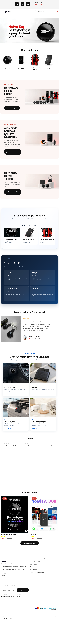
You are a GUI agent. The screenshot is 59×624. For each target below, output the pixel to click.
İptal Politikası (34, 569)
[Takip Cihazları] (7, 60)
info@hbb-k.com (6, 576)
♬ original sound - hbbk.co (30, 445)
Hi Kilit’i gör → (7, 428)
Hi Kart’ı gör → (35, 394)
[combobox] (44, 11)
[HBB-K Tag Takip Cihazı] (25, 337)
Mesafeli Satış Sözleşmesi (37, 572)
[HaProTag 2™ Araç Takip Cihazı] (14, 514)
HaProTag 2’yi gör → (8, 394)
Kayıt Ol (23, 590)
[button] (3, 536)
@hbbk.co (6, 443)
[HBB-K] (8, 11)
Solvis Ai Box (34, 534)
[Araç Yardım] (34, 60)
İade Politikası (34, 564)
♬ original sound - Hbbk (10, 445)
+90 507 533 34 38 (6, 574)
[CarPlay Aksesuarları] (21, 60)
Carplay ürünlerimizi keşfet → (11, 152)
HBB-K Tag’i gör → (36, 428)
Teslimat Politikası (35, 566)
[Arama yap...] (36, 11)
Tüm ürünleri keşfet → (11, 108)
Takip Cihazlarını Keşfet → (12, 192)
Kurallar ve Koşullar (13, 594)
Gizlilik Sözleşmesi (35, 561)
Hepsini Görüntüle (29, 543)
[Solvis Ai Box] (44, 514)
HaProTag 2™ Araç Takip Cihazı (8, 534)
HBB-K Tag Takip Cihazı (34, 336)
